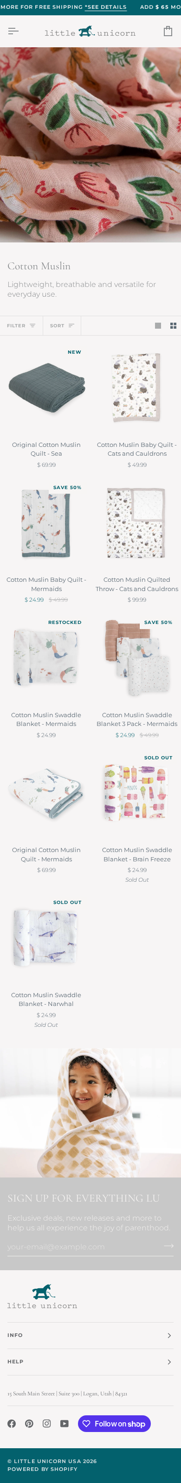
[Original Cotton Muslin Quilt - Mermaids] (45, 793)
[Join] (166, 1245)
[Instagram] (47, 1423)
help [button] (15, 1362)
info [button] (15, 1335)
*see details (106, 7)
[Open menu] (21, 31)
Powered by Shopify (42, 1469)
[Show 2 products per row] (173, 325)
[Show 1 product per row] (158, 325)
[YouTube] (64, 1423)
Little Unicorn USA (47, 1461)
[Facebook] (11, 1423)
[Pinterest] (29, 1423)
